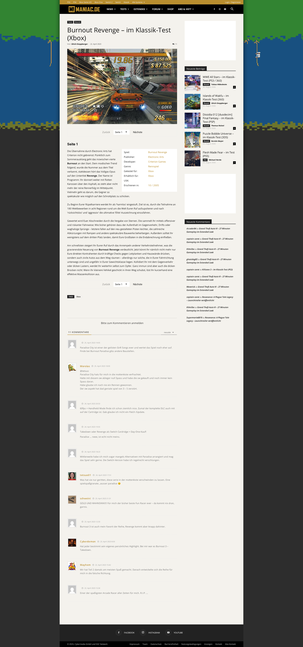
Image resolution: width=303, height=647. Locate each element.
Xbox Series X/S (85, 2)
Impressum (135, 644)
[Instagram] (219, 9)
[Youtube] (225, 9)
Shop (170, 9)
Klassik (126, 2)
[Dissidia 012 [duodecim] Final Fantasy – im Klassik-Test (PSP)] (192, 120)
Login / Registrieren (233, 2)
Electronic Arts (156, 156)
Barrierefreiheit (171, 644)
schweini (85, 498)
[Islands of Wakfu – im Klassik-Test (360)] (192, 102)
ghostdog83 (192, 259)
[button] (232, 9)
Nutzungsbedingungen (191, 644)
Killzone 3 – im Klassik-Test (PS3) (217, 269)
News (110, 9)
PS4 (74, 2)
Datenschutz (156, 644)
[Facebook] (214, 9)
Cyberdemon (88, 541)
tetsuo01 (85, 475)
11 (176, 44)
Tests (123, 9)
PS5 (68, 2)
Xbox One (99, 2)
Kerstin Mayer (217, 141)
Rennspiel (153, 166)
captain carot (193, 238)
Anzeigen (208, 644)
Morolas (85, 366)
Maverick (191, 286)
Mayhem (85, 564)
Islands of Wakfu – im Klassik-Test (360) (216, 97)
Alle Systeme (137, 2)
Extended (139, 9)
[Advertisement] (210, 40)
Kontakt (218, 644)
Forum (156, 9)
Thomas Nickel (217, 125)
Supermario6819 (194, 317)
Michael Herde (215, 160)
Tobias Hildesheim (219, 84)
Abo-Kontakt (230, 644)
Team (145, 644)
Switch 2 (109, 2)
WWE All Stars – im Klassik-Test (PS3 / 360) (219, 78)
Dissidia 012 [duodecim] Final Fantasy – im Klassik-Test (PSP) (218, 118)
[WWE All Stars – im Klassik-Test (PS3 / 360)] (192, 83)
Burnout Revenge (157, 152)
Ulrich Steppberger (79, 44)
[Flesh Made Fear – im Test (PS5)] (192, 158)
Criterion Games (157, 161)
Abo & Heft (184, 9)
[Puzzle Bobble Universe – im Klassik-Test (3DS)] (192, 140)
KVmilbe (190, 249)
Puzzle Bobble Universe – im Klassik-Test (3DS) (218, 135)
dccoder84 (191, 228)
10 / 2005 (153, 185)
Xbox (151, 171)
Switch (118, 2)
